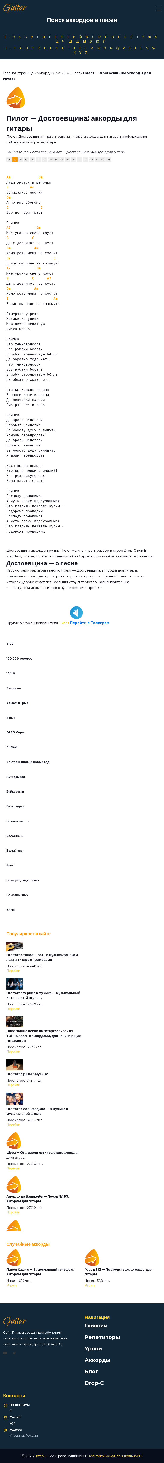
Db (50, 159)
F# (85, 159)
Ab (9, 159)
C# (44, 159)
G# (103, 159)
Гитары (40, 1456)
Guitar (14, 8)
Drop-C (94, 1383)
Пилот (75, 73)
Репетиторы (102, 1337)
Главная (96, 1325)
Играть (11, 1285)
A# (20, 159)
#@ (12, 1423)
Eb (67, 159)
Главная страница (18, 73)
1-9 (11, 37)
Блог (91, 1371)
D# (61, 159)
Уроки (93, 1348)
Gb (91, 159)
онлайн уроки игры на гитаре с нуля (37, 588)
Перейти (13, 971)
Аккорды (44, 73)
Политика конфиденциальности (114, 1456)
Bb (26, 159)
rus (58, 73)
